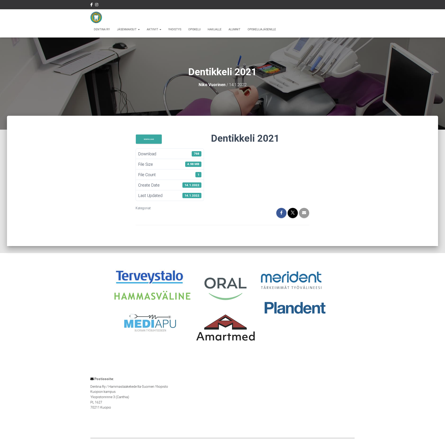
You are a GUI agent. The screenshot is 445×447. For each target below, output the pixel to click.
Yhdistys (174, 29)
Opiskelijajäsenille (262, 29)
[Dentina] (96, 17)
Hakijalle (215, 29)
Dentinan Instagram (96, 5)
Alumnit (235, 29)
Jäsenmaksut (127, 29)
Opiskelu (194, 29)
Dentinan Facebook (91, 5)
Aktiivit (153, 29)
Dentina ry (102, 29)
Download (149, 139)
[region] (222, 306)
